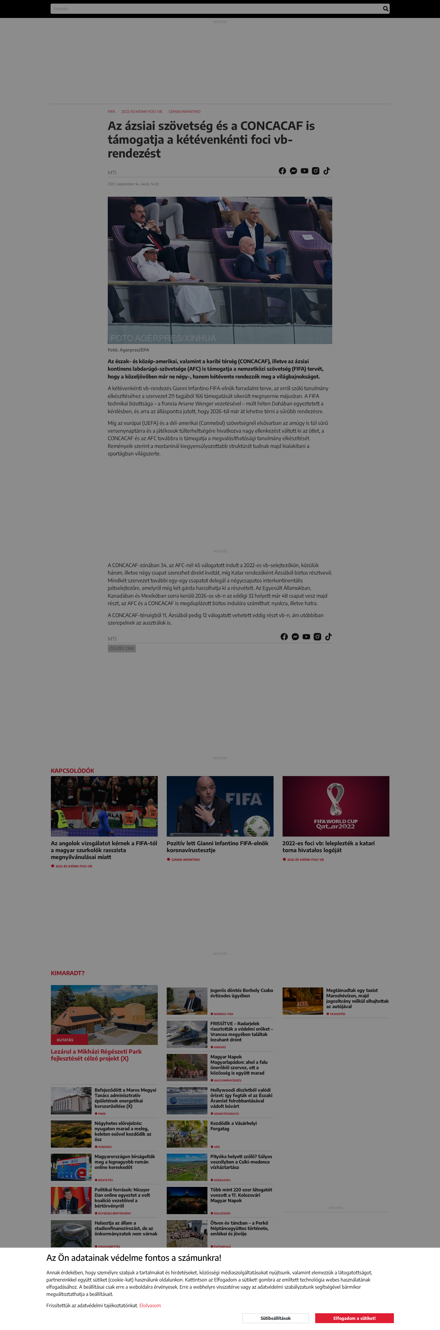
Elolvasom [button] (150, 1305)
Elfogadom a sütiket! (354, 1318)
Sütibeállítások (276, 1318)
